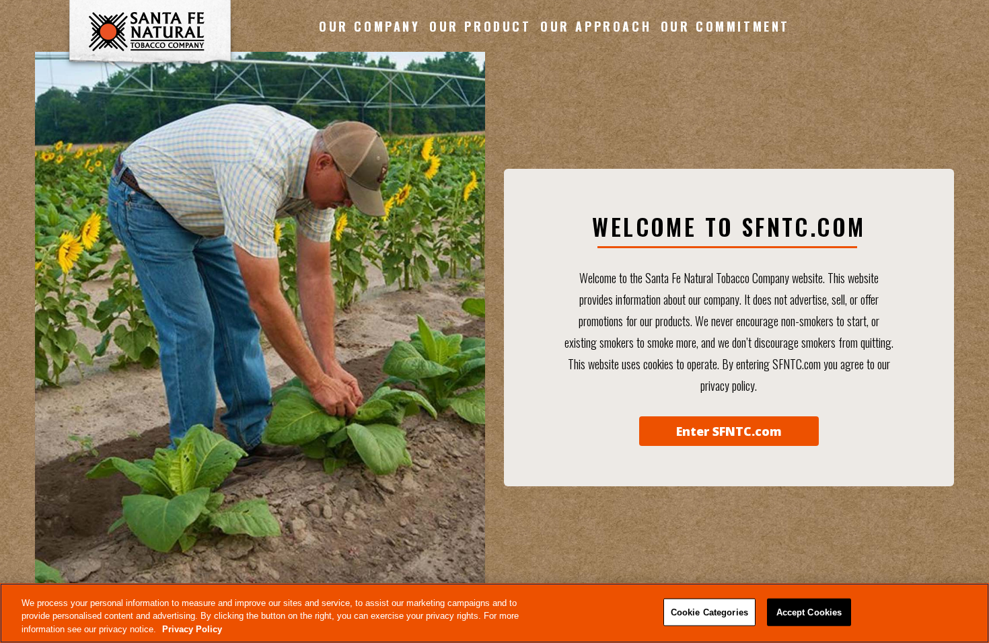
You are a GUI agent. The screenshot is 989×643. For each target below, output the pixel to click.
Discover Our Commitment (725, 65)
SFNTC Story (369, 65)
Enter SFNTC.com (729, 431)
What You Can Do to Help (725, 121)
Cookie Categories (709, 612)
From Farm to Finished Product (480, 65)
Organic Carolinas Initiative (725, 150)
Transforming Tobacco (596, 65)
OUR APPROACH (595, 26)
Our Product (480, 26)
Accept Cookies (809, 612)
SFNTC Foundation (725, 178)
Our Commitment (725, 26)
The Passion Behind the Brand (480, 93)
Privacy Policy (192, 629)
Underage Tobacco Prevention (596, 93)
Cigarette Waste (725, 93)
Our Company (369, 26)
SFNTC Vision (369, 93)
